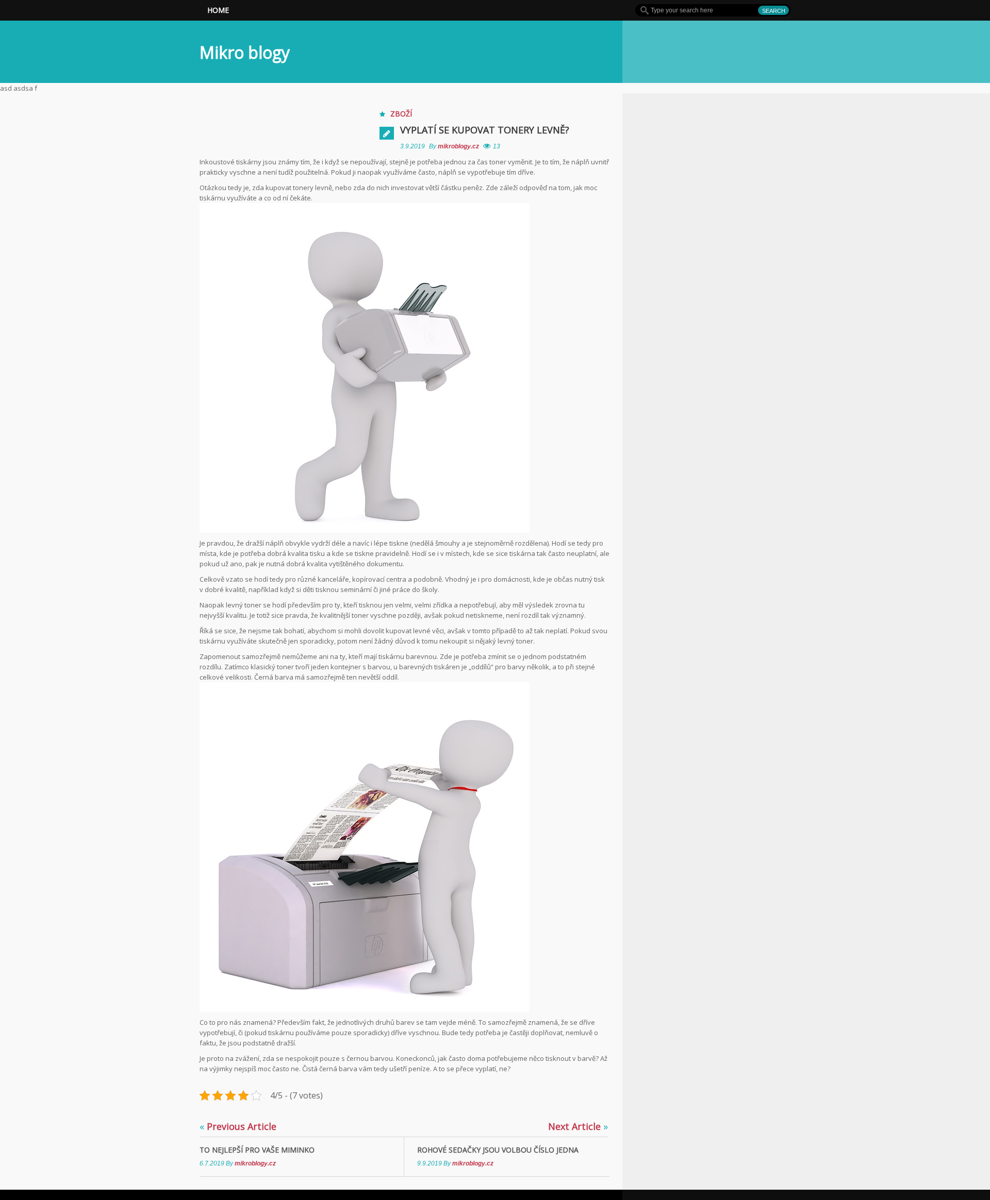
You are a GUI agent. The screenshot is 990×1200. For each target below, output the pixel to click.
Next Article (578, 1126)
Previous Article (238, 1126)
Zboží (401, 114)
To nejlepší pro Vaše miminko (257, 1150)
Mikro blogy (245, 52)
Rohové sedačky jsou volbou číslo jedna (498, 1150)
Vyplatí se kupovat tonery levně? (484, 130)
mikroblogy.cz (459, 146)
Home (218, 10)
